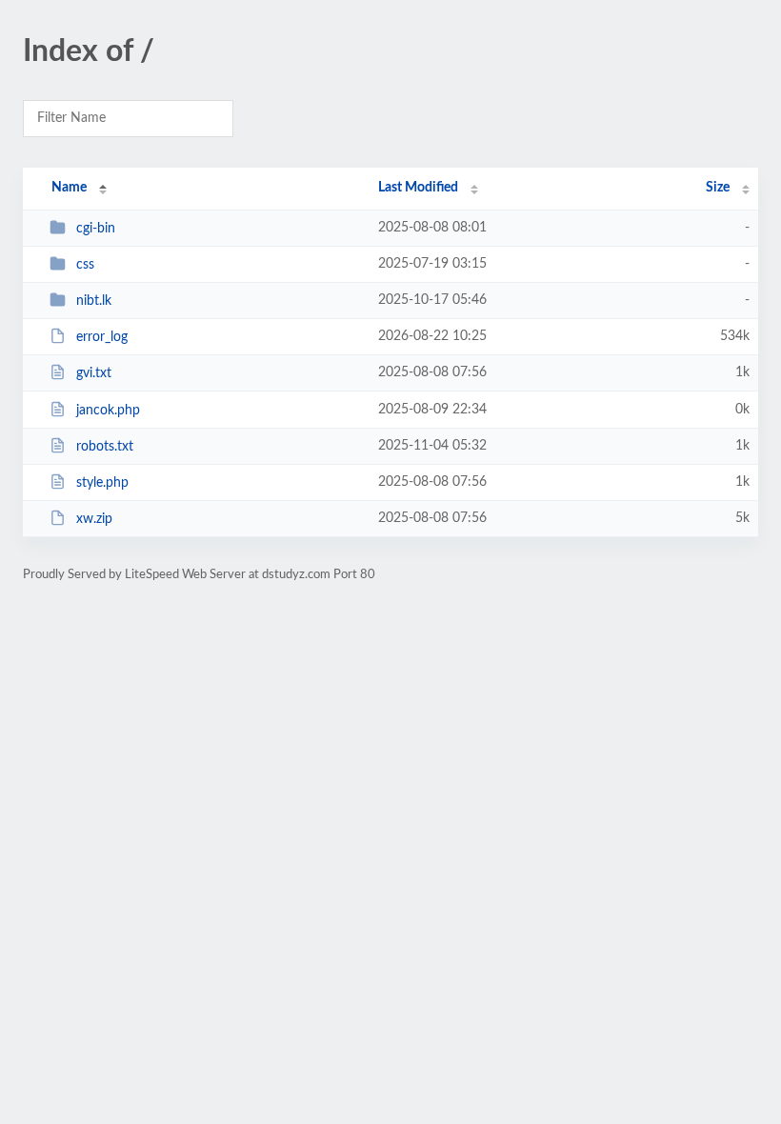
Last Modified (418, 187)
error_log (102, 337)
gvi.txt (93, 373)
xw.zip (94, 519)
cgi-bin (95, 228)
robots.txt (104, 446)
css (85, 264)
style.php (102, 483)
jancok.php (108, 410)
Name (69, 187)
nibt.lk (93, 301)
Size (718, 187)
